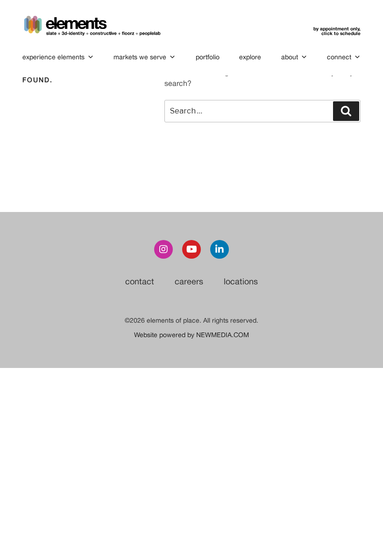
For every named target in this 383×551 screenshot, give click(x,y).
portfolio (208, 57)
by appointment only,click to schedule (337, 30)
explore (250, 57)
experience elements (53, 57)
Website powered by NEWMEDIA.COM (191, 335)
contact (139, 281)
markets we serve (139, 57)
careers (189, 281)
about (289, 57)
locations (241, 281)
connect (339, 57)
